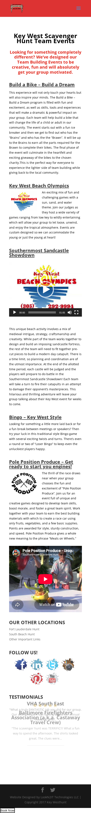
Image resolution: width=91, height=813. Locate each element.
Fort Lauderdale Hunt (24, 629)
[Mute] (70, 312)
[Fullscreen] (76, 312)
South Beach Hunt (22, 634)
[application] (45, 289)
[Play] (14, 312)
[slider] (42, 312)
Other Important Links (24, 639)
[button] (45, 289)
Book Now (7, 810)
